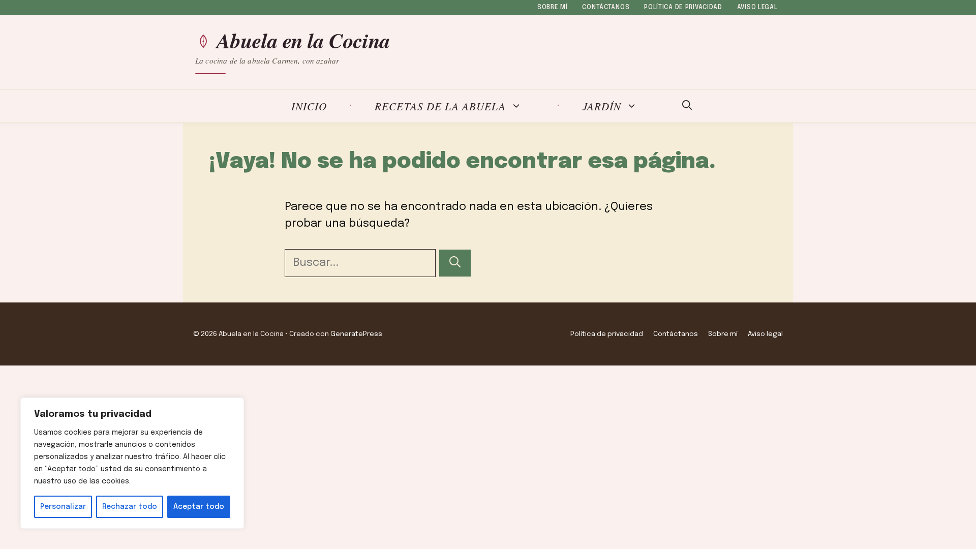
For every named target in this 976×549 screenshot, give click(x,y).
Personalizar (63, 506)
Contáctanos (605, 8)
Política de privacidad (683, 8)
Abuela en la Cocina (303, 40)
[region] (132, 463)
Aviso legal (757, 8)
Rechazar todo (129, 506)
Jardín (602, 106)
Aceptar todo (198, 506)
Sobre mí (552, 8)
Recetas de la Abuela (440, 106)
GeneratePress (356, 334)
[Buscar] (455, 263)
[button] (687, 106)
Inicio (309, 106)
